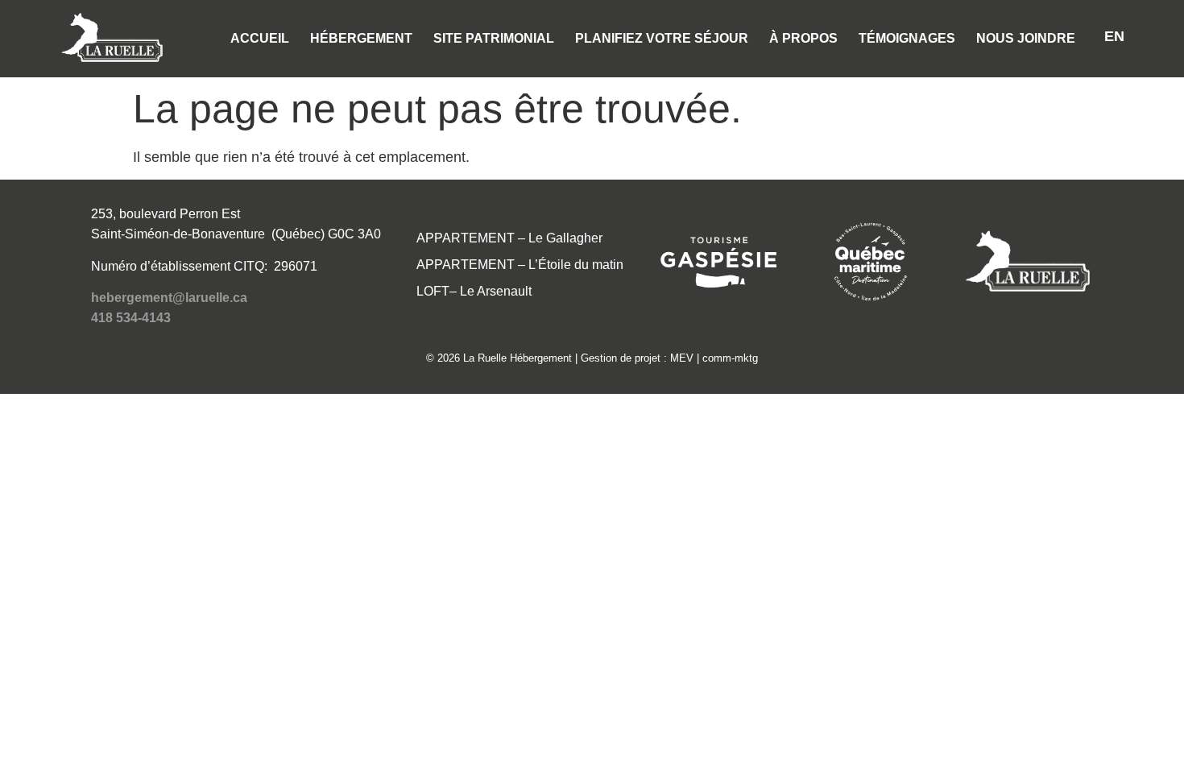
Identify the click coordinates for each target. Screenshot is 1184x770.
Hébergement (361, 38)
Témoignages (907, 38)
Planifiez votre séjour (661, 38)
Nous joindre (1025, 38)
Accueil (259, 38)
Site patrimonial (493, 38)
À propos (803, 38)
